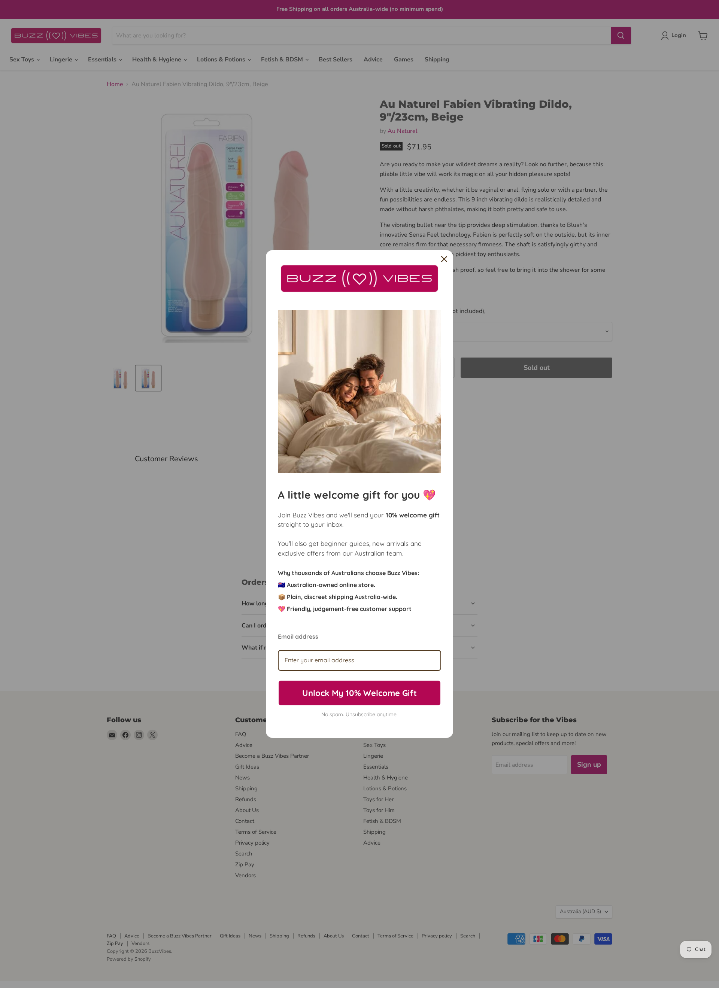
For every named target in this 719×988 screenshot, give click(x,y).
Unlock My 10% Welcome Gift (359, 693)
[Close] (444, 259)
